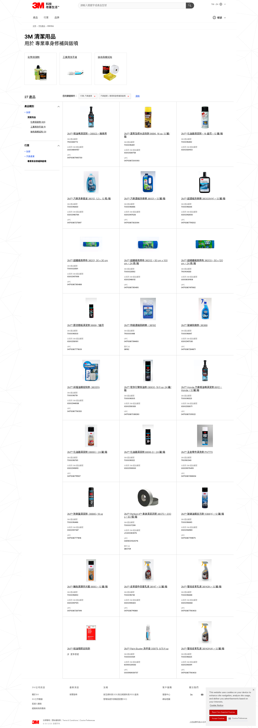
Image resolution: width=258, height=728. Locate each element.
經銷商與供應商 (39, 708)
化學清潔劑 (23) (37, 122)
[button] (238, 718)
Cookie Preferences (87, 720)
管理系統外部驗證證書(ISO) (115, 699)
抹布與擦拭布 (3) (38, 132)
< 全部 (27, 112)
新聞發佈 (73, 695)
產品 (35, 18)
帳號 (220, 18)
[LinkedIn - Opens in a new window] (191, 694)
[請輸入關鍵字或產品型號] (190, 6)
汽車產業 (86, 96)
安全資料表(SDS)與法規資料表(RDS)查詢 (120, 695)
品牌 (56, 18)
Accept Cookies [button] (218, 718)
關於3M (35, 695)
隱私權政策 (56, 720)
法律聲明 (46, 720)
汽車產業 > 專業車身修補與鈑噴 (113, 96)
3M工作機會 (37, 699)
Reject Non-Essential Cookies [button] (223, 712)
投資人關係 (37, 704)
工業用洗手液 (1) (38, 127)
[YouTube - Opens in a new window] (202, 694)
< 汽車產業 (29, 156)
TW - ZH (215, 4)
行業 (46, 18)
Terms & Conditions (70, 720)
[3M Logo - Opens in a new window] (49, 5)
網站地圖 (166, 699)
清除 (137, 96)
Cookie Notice (216, 705)
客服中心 (166, 695)
